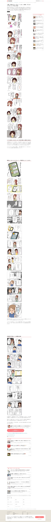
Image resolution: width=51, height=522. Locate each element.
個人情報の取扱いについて (15, 513)
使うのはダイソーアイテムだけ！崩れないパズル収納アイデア (40, 20)
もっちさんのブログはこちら (11, 434)
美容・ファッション (29, 512)
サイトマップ (8, 513)
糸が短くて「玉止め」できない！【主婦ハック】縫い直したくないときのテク (40, 17)
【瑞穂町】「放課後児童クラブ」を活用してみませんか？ (18, 473)
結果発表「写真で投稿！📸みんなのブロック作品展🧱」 (18, 453)
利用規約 (14, 514)
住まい (27, 514)
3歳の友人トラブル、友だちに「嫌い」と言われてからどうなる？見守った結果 (20, 478)
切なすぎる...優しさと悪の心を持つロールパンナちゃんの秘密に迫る (40, 27)
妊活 (22, 512)
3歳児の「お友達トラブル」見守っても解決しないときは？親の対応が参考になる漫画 (20, 487)
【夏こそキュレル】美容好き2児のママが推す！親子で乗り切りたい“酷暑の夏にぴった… (21, 449)
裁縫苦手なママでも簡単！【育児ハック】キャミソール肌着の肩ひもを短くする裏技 (40, 37)
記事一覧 (8, 514)
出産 (22, 514)
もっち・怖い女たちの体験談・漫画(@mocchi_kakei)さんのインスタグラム (17, 433)
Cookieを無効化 (40, 519)
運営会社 (14, 512)
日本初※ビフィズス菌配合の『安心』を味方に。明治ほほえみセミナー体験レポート (20, 441)
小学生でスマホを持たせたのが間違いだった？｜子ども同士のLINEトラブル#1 (20, 426)
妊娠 (22, 513)
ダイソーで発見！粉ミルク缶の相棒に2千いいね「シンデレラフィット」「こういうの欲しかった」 (40, 34)
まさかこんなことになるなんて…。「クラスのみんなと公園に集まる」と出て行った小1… (21, 482)
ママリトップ (8, 512)
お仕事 (27, 513)
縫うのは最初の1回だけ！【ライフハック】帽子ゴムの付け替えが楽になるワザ (40, 24)
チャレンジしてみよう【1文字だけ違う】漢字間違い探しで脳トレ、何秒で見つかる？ (40, 41)
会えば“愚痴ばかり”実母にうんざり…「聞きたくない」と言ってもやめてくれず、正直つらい (40, 45)
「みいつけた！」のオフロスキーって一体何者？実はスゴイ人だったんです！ (40, 30)
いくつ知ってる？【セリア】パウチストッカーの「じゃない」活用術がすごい (40, 48)
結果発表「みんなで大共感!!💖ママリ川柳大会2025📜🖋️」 (19, 445)
